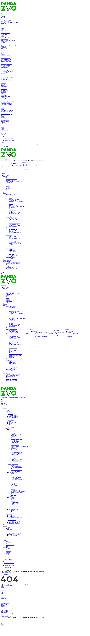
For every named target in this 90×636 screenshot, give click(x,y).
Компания (8, 549)
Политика (3, 606)
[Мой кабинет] (1, 384)
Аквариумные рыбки (16, 434)
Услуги (7, 528)
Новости (2, 593)
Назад (8, 409)
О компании (3, 592)
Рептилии (10, 414)
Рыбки (9, 430)
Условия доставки (5, 603)
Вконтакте (5, 146)
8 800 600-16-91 (4, 130)
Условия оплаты (4, 601)
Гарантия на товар (5, 604)
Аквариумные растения (16, 459)
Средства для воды (15, 474)
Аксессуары (13, 484)
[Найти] (2, 15)
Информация (3, 598)
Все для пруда (11, 516)
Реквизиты (3, 605)
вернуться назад (4, 585)
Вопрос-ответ (4, 612)
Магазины (3, 600)
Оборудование (14, 499)
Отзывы (2, 594)
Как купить (8, 542)
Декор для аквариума (16, 466)
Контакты (3, 597)
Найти (2, 624)
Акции (2, 587)
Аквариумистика (12, 532)
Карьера (2, 595)
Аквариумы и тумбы (15, 511)
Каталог (7, 410)
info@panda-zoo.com (6, 142)
